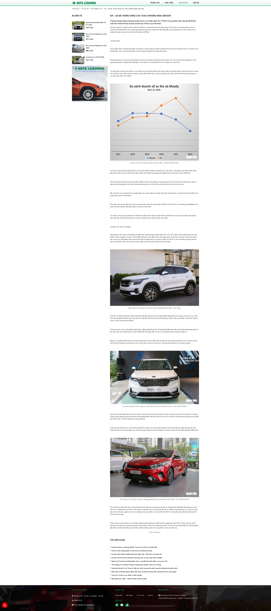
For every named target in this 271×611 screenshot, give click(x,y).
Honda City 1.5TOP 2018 (95, 57)
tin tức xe (183, 3)
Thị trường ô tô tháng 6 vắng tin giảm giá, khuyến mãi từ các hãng (136, 565)
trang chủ (155, 3)
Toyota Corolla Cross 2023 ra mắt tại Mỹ (127, 575)
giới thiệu (169, 3)
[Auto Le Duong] (84, 3)
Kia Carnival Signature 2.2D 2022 (96, 35)
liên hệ (196, 3)
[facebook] (117, 605)
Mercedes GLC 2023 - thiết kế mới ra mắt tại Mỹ (129, 579)
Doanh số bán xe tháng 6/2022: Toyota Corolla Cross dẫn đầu (134, 547)
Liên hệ (150, 595)
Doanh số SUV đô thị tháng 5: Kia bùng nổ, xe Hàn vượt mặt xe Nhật (137, 558)
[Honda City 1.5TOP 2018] (78, 60)
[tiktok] (126, 605)
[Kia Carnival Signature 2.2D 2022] (78, 37)
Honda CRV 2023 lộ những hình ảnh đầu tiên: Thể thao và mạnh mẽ (136, 554)
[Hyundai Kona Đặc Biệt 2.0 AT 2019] (78, 25)
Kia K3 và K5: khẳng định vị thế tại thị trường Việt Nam (132, 551)
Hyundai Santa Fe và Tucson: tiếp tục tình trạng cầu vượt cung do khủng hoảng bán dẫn (144, 568)
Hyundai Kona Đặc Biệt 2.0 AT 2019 (96, 24)
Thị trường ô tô (96, 9)
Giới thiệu (129, 595)
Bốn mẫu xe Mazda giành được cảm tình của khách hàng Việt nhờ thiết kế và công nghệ (144, 572)
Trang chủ (118, 595)
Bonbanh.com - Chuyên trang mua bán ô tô (182, 598)
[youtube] (122, 605)
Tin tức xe (140, 595)
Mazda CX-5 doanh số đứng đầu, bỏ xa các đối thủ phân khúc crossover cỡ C (140, 561)
